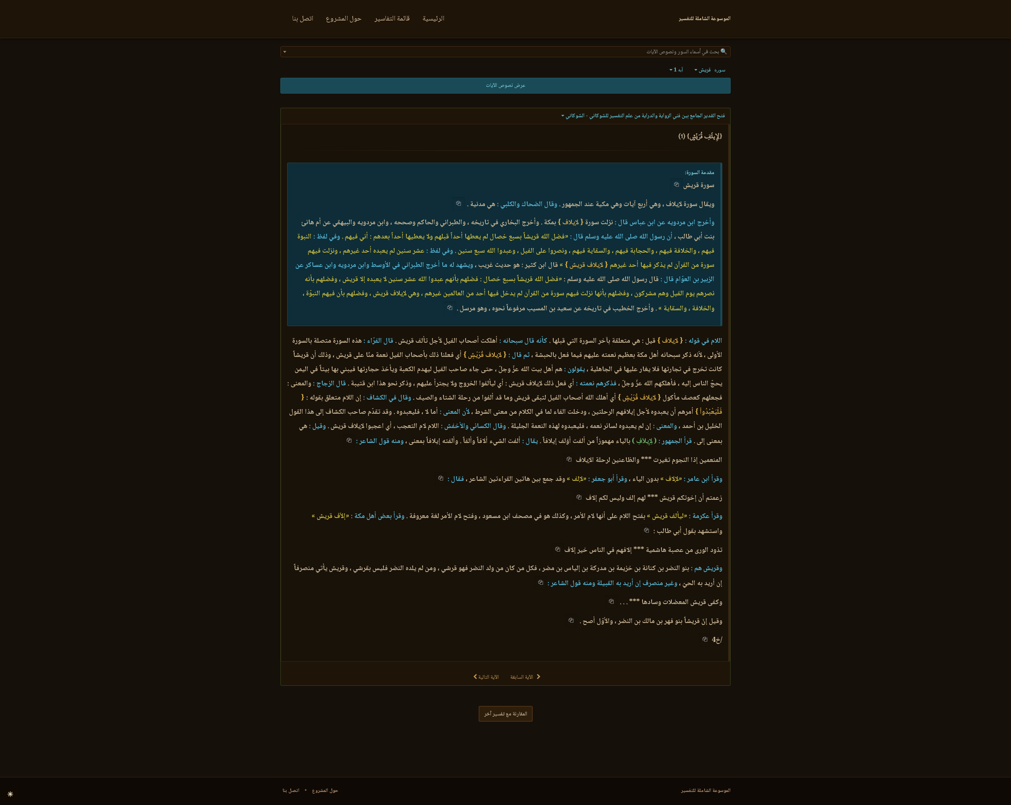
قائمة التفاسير (392, 19)
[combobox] (505, 51)
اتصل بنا (302, 19)
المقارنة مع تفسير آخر (505, 714)
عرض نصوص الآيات (505, 85)
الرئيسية (433, 19)
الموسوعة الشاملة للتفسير (706, 790)
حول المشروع (344, 19)
